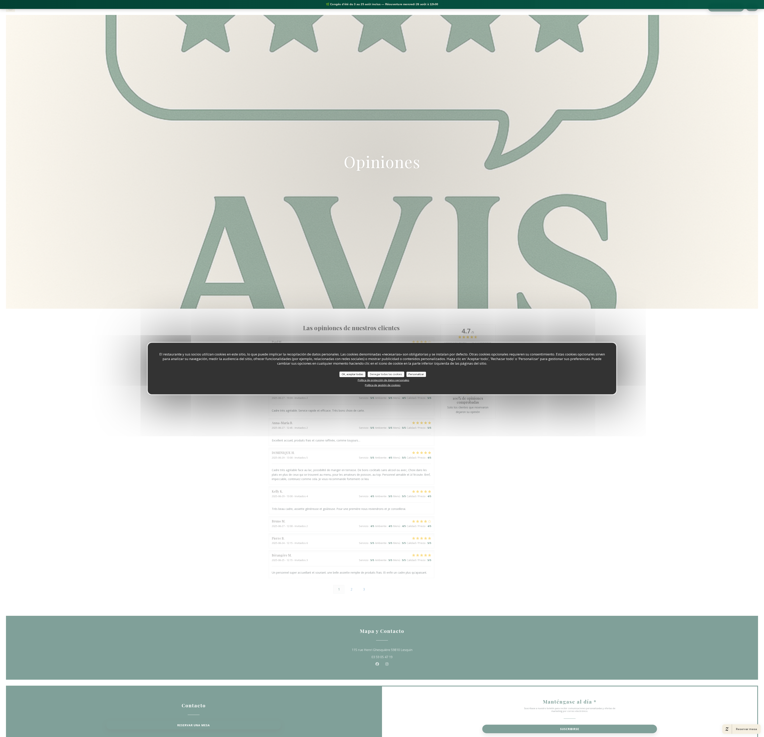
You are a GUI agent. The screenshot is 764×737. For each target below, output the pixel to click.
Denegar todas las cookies (386, 374)
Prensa (675, 7)
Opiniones (661, 7)
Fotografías (640, 7)
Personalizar (416, 374)
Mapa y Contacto (693, 7)
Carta (622, 7)
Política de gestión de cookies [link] (383, 385)
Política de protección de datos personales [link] (383, 380)
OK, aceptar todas (352, 374)
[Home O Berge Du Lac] (10, 7)
